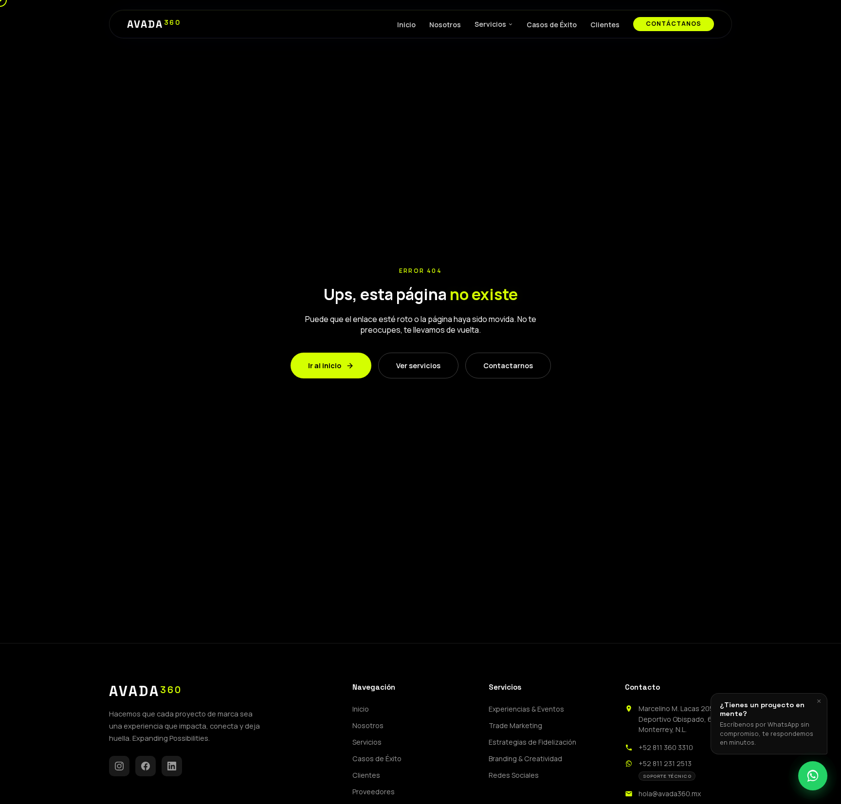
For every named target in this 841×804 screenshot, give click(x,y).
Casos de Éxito (552, 24)
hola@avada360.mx (670, 793)
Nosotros (445, 24)
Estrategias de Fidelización (532, 742)
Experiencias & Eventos (526, 709)
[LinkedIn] (172, 766)
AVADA (154, 24)
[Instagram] (119, 766)
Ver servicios (418, 365)
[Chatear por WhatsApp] (812, 775)
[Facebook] (145, 766)
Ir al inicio (324, 365)
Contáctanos (673, 23)
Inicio (406, 24)
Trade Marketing (515, 725)
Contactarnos (508, 365)
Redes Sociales (514, 775)
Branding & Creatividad (525, 758)
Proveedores (373, 791)
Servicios (490, 24)
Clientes (605, 24)
